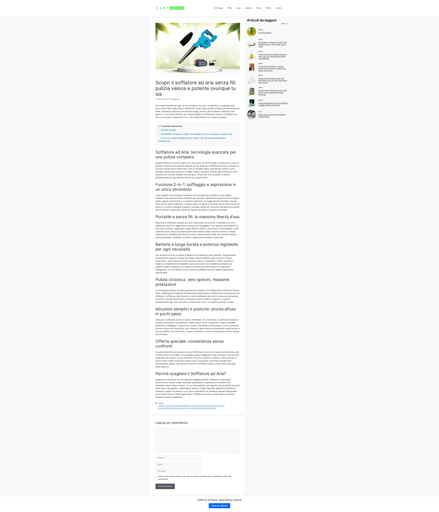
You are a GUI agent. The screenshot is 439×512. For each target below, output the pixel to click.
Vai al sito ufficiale (219, 506)
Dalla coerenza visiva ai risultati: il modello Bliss (272, 115)
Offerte (269, 8)
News (259, 8)
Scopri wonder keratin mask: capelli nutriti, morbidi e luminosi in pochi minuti (187, 408)
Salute (278, 8)
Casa (238, 8)
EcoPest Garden (264, 33)
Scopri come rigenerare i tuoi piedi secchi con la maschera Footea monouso (272, 92)
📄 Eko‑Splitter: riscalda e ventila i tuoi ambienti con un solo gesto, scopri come (195, 134)
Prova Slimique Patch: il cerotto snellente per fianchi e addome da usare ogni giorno (272, 68)
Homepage (218, 8)
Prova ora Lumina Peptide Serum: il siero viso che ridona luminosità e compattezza (272, 56)
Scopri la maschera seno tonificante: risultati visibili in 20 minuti (273, 104)
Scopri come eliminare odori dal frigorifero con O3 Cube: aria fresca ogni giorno (272, 80)
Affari (230, 8)
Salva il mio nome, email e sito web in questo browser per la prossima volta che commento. (194, 477)
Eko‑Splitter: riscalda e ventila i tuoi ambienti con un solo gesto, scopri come (272, 44)
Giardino (248, 8)
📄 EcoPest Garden (167, 130)
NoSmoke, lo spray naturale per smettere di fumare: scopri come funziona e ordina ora (191, 406)
